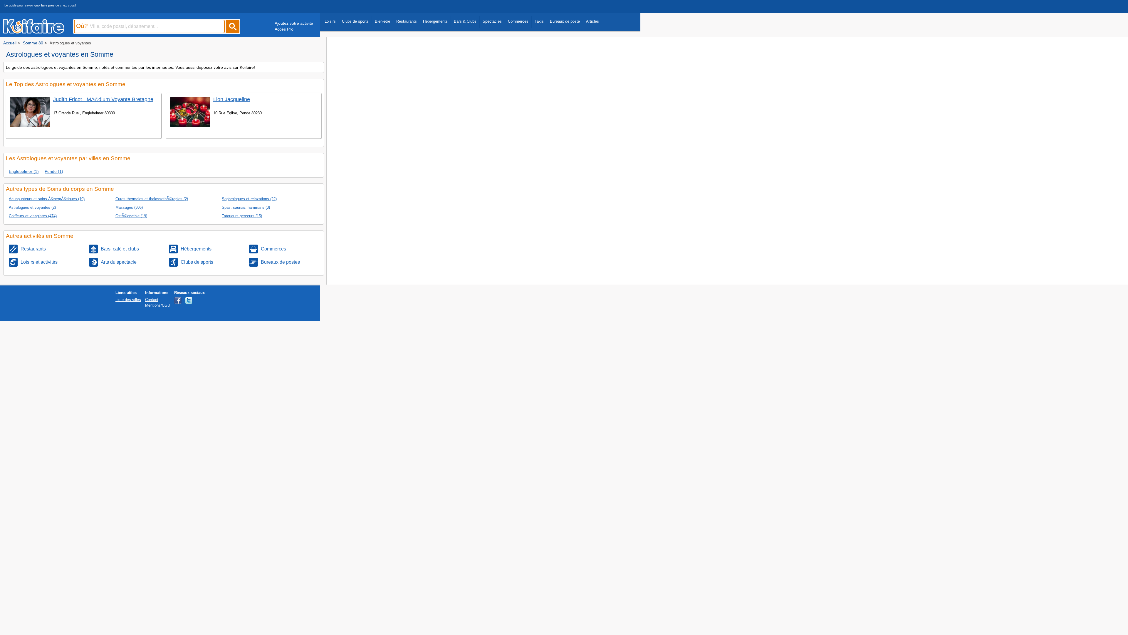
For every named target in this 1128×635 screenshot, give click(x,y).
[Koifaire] (33, 32)
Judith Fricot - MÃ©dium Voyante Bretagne (103, 99)
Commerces (518, 21)
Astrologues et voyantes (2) (32, 207)
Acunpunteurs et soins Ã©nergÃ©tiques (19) (47, 199)
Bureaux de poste (565, 21)
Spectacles (492, 21)
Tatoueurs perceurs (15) (242, 216)
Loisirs (330, 21)
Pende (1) (54, 171)
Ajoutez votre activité (294, 23)
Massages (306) (129, 207)
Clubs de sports (355, 21)
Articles (592, 21)
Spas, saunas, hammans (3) (246, 207)
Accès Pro (284, 29)
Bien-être (382, 21)
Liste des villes (128, 300)
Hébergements (435, 21)
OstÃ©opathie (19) (131, 216)
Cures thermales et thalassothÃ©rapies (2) (151, 199)
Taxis (539, 21)
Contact (151, 300)
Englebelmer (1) (24, 171)
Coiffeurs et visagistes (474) (33, 216)
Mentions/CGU (157, 305)
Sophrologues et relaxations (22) (249, 199)
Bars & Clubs (465, 21)
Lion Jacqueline (231, 99)
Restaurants (406, 21)
